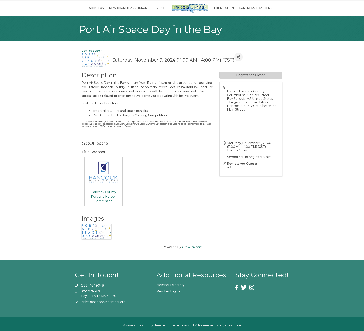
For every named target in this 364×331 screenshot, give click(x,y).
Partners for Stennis (257, 8)
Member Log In (168, 291)
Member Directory (170, 285)
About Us (96, 8)
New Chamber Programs (129, 8)
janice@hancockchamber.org (103, 302)
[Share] (238, 57)
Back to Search (92, 50)
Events (160, 8)
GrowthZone (192, 247)
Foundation (224, 8)
